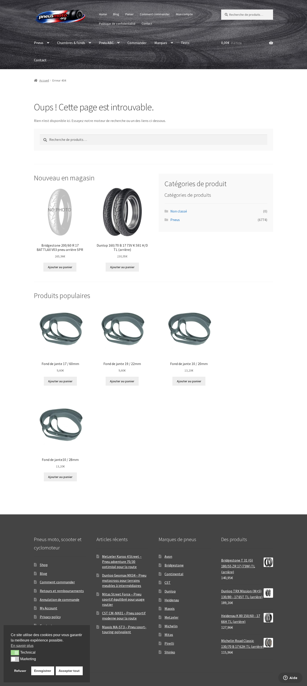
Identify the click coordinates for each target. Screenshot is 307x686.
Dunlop (170, 591)
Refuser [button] (20, 671)
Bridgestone (174, 565)
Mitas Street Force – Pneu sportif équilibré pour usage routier (123, 599)
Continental (174, 574)
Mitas (169, 634)
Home (103, 14)
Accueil (44, 80)
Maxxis (170, 608)
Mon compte (184, 14)
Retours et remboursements (62, 591)
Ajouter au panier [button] (60, 267)
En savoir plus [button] (22, 646)
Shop (44, 564)
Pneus (38, 42)
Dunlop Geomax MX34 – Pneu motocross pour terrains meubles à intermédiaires (124, 580)
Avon (168, 556)
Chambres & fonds (71, 42)
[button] (15, 652)
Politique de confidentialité (117, 24)
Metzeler (171, 617)
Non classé (178, 211)
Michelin (171, 626)
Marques (160, 42)
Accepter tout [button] (69, 671)
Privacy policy (50, 617)
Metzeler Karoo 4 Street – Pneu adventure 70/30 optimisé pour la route (122, 561)
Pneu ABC (106, 42)
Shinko (170, 652)
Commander (137, 42)
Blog (116, 14)
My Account (48, 608)
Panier (129, 14)
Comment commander (155, 14)
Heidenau (172, 600)
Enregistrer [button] (42, 671)
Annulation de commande (59, 599)
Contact (147, 24)
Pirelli (169, 643)
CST (168, 582)
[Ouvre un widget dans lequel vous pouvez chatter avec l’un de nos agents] (290, 678)
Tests (185, 42)
